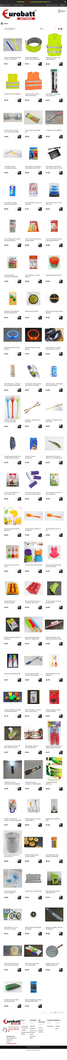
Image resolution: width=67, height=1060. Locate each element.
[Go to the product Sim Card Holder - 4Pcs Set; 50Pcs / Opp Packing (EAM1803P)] (33, 697)
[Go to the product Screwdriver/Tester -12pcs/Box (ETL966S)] (12, 153)
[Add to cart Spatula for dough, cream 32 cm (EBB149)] (61, 933)
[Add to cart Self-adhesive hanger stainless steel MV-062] (19, 209)
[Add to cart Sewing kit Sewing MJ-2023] (61, 281)
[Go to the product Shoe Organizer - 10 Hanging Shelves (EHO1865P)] (54, 371)
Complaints (50, 1026)
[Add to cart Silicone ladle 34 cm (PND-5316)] (19, 571)
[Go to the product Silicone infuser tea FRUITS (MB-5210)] (12, 516)
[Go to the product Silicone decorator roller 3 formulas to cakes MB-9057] (33, 479)
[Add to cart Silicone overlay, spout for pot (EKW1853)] (61, 607)
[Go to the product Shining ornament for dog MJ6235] (33, 334)
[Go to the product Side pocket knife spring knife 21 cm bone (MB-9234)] (54, 443)
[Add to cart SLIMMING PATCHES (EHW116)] (61, 789)
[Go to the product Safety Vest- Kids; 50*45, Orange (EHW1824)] (33, 81)
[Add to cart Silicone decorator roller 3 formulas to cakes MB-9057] (40, 499)
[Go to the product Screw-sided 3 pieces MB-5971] (33, 117)
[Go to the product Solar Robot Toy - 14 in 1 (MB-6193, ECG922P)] (12, 914)
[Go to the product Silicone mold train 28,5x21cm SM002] (12, 588)
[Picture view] (59, 29)
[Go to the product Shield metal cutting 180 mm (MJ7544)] (54, 298)
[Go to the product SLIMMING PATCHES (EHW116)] (54, 769)
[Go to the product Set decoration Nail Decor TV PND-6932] (33, 190)
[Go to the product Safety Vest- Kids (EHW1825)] (12, 81)
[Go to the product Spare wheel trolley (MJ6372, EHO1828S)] (33, 914)
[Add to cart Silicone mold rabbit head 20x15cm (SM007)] (61, 571)
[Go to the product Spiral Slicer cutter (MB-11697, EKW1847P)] (33, 950)
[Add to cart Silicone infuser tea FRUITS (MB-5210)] (19, 535)
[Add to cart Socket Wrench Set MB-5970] (40, 897)
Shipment (33, 1028)
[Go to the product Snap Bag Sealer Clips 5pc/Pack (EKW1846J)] (54, 842)
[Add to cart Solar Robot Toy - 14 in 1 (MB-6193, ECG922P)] (19, 933)
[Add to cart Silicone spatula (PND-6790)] (19, 680)
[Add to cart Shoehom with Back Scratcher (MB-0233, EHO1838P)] (19, 426)
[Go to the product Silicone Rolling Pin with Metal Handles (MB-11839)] (54, 624)
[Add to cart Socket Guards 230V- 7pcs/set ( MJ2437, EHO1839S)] (19, 897)
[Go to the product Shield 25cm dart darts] (33, 298)
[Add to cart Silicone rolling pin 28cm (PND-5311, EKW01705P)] (40, 644)
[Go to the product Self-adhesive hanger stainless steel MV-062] (12, 190)
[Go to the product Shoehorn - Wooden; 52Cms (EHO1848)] (54, 407)
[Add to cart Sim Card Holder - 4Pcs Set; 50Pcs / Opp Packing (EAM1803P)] (40, 716)
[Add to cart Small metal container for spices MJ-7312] (19, 861)
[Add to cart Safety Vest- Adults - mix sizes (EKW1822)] (61, 64)
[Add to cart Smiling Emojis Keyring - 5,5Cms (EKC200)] (40, 861)
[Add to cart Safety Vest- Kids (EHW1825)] (19, 100)
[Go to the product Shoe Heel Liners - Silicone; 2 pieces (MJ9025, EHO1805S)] (12, 371)
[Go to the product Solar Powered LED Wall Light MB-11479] (54, 878)
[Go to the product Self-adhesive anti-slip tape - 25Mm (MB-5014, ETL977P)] (33, 153)
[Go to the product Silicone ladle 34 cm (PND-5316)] (12, 552)
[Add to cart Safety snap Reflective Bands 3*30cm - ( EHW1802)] (19, 64)
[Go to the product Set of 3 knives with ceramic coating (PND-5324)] (12, 226)
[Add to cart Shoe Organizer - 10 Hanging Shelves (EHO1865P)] (61, 390)
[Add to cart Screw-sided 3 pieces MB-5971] (40, 136)
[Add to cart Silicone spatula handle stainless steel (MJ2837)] (40, 680)
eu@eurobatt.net (6, 5)
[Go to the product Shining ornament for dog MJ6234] (12, 334)
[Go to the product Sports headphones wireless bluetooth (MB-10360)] (33, 987)
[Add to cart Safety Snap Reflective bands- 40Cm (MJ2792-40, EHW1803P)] (40, 64)
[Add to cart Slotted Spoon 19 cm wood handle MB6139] (40, 825)
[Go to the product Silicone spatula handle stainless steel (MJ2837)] (33, 660)
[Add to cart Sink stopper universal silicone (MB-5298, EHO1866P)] (40, 752)
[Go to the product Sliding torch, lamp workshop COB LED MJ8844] (12, 769)
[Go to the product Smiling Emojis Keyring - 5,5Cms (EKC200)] (33, 842)
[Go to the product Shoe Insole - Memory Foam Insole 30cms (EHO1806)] (33, 371)
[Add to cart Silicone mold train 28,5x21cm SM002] (19, 607)
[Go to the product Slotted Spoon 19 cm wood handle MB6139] (33, 806)
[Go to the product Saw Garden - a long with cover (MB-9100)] (54, 81)
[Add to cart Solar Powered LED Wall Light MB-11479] (61, 897)
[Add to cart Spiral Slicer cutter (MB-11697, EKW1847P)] (40, 970)
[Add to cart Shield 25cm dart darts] (40, 317)
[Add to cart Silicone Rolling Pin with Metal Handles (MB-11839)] (61, 644)
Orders (40, 1028)
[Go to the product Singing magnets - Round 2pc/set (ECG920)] (54, 697)
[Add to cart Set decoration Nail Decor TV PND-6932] (40, 209)
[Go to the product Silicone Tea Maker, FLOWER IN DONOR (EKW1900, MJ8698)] (12, 697)
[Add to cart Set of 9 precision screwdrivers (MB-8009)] (19, 281)
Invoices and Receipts (33, 1031)
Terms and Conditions (24, 1027)
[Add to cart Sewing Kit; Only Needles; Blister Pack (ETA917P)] (19, 317)
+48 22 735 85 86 (19, 5)
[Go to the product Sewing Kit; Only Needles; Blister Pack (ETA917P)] (12, 298)
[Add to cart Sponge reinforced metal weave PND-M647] (19, 1006)
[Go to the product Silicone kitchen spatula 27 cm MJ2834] (33, 516)
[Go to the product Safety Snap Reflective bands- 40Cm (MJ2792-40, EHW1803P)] (33, 45)
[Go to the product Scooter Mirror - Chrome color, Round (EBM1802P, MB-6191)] (12, 117)
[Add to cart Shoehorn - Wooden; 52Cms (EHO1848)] (61, 426)
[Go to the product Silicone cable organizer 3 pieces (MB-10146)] (12, 479)
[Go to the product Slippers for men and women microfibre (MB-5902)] (12, 806)
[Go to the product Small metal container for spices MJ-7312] (12, 842)
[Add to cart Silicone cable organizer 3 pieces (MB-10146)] (19, 499)
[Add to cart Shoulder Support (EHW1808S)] (40, 462)
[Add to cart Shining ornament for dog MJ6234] (19, 354)
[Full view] (61, 29)
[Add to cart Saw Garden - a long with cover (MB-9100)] (61, 100)
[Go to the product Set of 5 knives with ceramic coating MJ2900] (33, 226)
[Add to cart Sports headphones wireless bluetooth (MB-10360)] (40, 1006)
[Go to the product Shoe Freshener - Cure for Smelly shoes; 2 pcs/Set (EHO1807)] (54, 334)
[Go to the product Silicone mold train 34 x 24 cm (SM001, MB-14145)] (33, 588)
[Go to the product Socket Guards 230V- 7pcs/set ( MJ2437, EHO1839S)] (12, 878)
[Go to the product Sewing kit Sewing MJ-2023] (54, 262)
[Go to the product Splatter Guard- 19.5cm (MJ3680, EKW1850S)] (54, 950)
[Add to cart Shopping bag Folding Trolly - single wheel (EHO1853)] (19, 462)
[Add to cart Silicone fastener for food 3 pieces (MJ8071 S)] (61, 499)
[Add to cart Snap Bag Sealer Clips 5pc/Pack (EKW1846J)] (61, 861)
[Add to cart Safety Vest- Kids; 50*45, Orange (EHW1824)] (40, 100)
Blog (56, 1028)
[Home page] (19, 14)
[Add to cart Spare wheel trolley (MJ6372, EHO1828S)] (40, 933)
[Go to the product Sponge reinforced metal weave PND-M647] (12, 987)
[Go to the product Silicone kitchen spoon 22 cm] (54, 516)
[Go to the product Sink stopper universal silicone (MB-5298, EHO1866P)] (33, 733)
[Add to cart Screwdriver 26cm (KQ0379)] (61, 136)
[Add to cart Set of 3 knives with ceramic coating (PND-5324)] (19, 245)
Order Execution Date (33, 1036)
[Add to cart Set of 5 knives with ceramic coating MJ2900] (40, 245)
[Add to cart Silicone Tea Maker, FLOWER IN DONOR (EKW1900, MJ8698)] (19, 716)
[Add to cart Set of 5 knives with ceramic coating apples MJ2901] (61, 245)
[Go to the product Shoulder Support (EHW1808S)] (33, 443)
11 (60, 1012)
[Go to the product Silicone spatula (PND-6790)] (12, 660)
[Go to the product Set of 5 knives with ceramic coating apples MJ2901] (54, 226)
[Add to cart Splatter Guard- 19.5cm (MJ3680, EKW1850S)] (61, 970)
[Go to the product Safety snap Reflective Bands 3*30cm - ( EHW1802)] (12, 45)
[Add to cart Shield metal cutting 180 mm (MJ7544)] (61, 317)
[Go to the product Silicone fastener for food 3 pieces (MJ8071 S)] (54, 479)
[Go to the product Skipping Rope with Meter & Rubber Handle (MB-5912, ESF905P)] (54, 733)
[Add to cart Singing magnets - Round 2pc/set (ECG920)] (61, 716)
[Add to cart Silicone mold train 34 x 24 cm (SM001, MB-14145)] (40, 607)
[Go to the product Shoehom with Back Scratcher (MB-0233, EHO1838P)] (12, 407)
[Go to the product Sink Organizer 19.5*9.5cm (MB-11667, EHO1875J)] (12, 733)
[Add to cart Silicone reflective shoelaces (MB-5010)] (19, 644)
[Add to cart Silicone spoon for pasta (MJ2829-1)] (61, 680)
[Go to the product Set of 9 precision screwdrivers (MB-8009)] (12, 262)
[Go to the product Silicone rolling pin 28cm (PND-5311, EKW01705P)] (33, 624)
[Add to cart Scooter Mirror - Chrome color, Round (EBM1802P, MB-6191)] (19, 136)
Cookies (23, 1030)
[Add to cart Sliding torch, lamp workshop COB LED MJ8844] (19, 789)
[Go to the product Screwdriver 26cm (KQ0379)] (54, 117)
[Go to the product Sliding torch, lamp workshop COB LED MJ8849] (33, 769)
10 (58, 1012)
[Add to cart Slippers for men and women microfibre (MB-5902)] (19, 825)
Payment (32, 1026)
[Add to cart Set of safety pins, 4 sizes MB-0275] (40, 281)
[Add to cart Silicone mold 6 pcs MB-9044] (40, 571)
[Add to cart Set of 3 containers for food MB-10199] (61, 209)
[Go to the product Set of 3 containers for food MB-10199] (54, 190)
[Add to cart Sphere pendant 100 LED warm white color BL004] (19, 970)
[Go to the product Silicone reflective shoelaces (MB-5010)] (12, 624)
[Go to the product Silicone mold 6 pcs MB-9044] (33, 552)
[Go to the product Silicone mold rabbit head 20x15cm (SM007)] (54, 552)
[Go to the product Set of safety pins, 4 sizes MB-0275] (33, 262)
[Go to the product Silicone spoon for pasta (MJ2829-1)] (54, 660)
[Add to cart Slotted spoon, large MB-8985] (61, 825)
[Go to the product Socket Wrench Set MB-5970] (33, 878)
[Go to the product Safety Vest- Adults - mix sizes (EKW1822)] (54, 45)
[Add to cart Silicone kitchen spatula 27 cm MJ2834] (40, 535)
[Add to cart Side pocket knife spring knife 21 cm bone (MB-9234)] (61, 462)
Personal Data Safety (25, 1033)
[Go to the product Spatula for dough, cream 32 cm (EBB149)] (54, 914)
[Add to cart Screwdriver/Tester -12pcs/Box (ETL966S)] (19, 173)
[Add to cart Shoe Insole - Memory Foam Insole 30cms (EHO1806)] (40, 390)
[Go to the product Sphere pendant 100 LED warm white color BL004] (12, 950)
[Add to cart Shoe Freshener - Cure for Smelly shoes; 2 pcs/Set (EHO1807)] (61, 354)
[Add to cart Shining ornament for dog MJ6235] (40, 354)
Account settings (40, 1031)
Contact (57, 1026)
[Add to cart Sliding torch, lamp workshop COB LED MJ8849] (40, 789)
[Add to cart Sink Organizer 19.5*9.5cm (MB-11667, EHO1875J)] (19, 752)
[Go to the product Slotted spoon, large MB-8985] (54, 806)
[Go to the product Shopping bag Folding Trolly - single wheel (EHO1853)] (12, 443)
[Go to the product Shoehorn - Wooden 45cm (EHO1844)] (33, 407)
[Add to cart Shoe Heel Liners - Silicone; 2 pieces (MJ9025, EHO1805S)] (19, 390)
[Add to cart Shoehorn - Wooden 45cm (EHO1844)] (40, 426)
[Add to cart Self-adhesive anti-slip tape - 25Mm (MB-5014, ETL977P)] (40, 173)
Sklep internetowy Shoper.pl (33, 1050)
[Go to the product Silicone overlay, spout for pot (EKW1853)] (54, 588)
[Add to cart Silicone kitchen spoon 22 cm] (61, 535)
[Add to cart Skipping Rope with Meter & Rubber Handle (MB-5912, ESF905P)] (61, 752)
